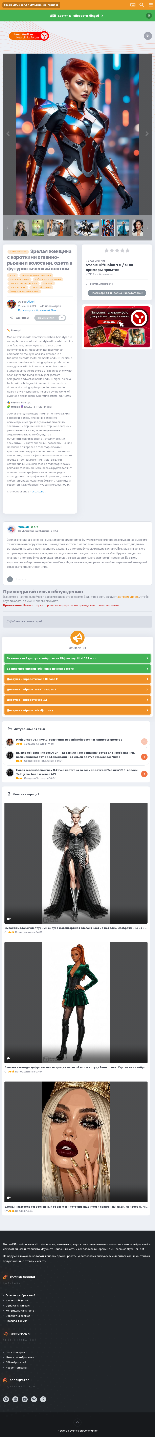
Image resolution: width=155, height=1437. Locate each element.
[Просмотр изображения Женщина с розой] (123, 228)
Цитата (21, 579)
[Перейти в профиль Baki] (10, 755)
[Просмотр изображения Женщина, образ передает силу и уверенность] (138, 228)
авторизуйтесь (128, 597)
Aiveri (31, 302)
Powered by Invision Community (77, 1430)
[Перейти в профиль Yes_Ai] (11, 529)
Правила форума (16, 1320)
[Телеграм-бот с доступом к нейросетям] (117, 326)
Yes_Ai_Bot (37, 491)
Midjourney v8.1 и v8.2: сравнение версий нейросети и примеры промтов (69, 739)
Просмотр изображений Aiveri (38, 310)
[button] (7, 227)
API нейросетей (16, 1362)
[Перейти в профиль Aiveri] (11, 304)
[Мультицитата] (10, 579)
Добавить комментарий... (26, 621)
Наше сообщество (17, 1300)
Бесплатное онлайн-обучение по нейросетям (40, 668)
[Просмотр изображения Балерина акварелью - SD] (38, 228)
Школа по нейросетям (20, 1357)
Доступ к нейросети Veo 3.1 (27, 699)
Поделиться (21, 317)
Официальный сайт (18, 1305)
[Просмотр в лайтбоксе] (77, 134)
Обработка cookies (18, 1315)
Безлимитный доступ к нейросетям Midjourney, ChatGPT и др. (52, 658)
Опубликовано (38, 531)
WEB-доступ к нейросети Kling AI (74, 16)
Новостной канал (17, 1367)
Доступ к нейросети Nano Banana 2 (32, 679)
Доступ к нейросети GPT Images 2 (31, 689)
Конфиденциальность (20, 1310)
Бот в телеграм (15, 1352)
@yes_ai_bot (135, 1249)
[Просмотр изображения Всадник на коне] (86, 228)
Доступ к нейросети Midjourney (30, 710)
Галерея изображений (20, 1295)
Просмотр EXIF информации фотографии (117, 292)
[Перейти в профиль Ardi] (10, 742)
